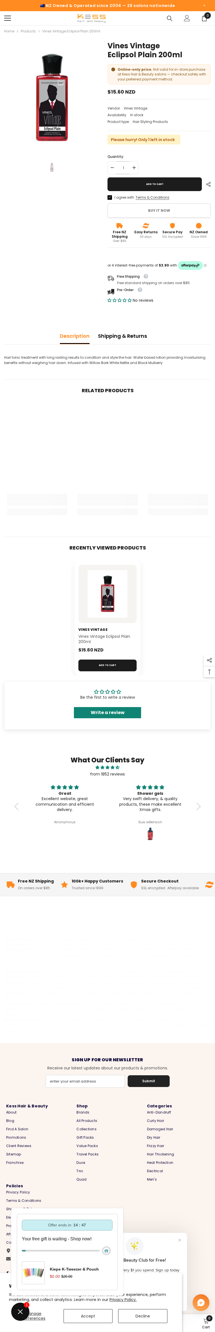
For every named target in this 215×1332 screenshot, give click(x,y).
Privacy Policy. (123, 1299)
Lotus (153, 1003)
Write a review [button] (108, 712)
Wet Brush (133, 939)
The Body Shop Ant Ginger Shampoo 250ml (134, 944)
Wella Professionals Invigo (27, 950)
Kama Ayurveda (96, 1003)
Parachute (38, 1009)
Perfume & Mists (179, 993)
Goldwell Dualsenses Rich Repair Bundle (122, 955)
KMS (59, 976)
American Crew (52, 1019)
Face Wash (73, 993)
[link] (37, 503)
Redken (107, 976)
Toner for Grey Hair (41, 982)
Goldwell (185, 971)
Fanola (149, 971)
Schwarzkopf (41, 976)
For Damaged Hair (194, 987)
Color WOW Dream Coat (74, 950)
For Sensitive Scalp (66, 987)
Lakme (140, 1003)
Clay (110, 1025)
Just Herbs (113, 939)
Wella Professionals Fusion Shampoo (60, 944)
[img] (107, 767)
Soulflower (36, 1014)
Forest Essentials (64, 1003)
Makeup (118, 993)
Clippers (183, 1025)
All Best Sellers (133, 966)
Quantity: (116, 156)
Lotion (151, 1025)
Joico (201, 971)
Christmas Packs (46, 939)
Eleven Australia (131, 976)
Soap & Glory (174, 1009)
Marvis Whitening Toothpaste (91, 960)
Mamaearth (170, 1003)
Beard (122, 1025)
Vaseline (124, 1009)
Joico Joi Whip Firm (101, 966)
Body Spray (27, 993)
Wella (78, 971)
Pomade (95, 1025)
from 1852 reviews (107, 774)
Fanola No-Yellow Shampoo (171, 950)
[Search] (169, 18)
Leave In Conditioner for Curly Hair (90, 982)
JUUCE (93, 976)
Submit (148, 1081)
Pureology (131, 971)
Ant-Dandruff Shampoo (144, 982)
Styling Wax (75, 1025)
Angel (90, 971)
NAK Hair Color (188, 944)
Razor (11, 1030)
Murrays (103, 1019)
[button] (120, 300)
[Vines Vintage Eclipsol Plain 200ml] (107, 594)
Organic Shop (147, 1009)
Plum (206, 1009)
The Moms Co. (75, 1009)
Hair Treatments (182, 982)
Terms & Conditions (152, 197)
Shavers (166, 1025)
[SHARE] (206, 184)
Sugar (193, 1009)
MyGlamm (15, 1014)
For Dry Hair (37, 987)
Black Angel (181, 1019)
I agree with (124, 197)
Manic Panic (109, 971)
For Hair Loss (129, 987)
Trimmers (201, 1025)
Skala (69, 939)
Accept (88, 1316)
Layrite (30, 1025)
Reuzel (118, 1019)
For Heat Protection (158, 987)
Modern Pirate (81, 1019)
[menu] (7, 18)
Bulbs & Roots (88, 939)
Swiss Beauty (102, 1009)
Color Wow (75, 976)
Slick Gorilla (158, 1019)
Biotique (40, 1003)
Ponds (55, 1009)
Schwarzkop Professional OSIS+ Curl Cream (42, 966)
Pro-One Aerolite (162, 976)
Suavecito (136, 1019)
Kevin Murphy (15, 976)
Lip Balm (135, 993)
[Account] (187, 18)
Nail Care (154, 993)
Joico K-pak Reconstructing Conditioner (155, 960)
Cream (136, 1025)
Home (9, 31)
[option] (51, 98)
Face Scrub (50, 993)
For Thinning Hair (100, 987)
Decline (142, 1316)
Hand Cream (97, 993)
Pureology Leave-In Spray (121, 950)
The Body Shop (57, 971)
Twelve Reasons (193, 976)
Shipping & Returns (122, 335)
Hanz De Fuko (50, 1025)
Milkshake (166, 971)
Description (75, 335)
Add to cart (154, 184)
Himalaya (122, 1003)
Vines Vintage (135, 108)
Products (28, 31)
